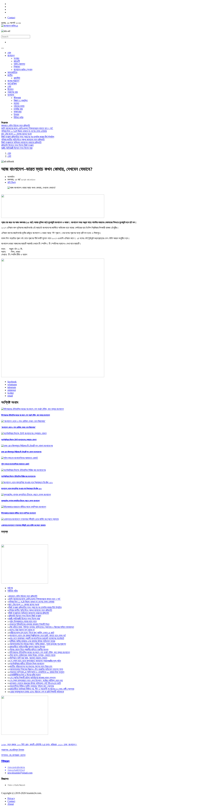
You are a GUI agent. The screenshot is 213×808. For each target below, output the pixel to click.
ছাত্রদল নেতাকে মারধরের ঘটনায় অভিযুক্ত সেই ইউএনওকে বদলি (35, 683)
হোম (9, 52)
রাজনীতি (17, 78)
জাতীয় (9, 75)
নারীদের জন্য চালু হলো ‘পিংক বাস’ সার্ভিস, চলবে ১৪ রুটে (32, 632)
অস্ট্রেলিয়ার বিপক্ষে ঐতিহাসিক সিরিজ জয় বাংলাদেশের (18, 476)
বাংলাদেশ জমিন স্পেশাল (23, 69)
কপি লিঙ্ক (11, 182)
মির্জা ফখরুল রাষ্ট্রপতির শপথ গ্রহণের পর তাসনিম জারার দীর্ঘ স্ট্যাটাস (27, 136)
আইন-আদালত (19, 64)
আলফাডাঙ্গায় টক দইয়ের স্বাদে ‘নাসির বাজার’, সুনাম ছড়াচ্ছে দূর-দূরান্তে (38, 644)
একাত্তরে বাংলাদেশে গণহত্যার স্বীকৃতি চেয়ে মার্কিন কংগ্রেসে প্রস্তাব (23, 525)
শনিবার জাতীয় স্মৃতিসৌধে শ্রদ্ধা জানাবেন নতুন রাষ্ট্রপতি (23, 139)
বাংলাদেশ (11, 55)
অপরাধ (16, 58)
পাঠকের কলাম (19, 106)
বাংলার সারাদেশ (13, 81)
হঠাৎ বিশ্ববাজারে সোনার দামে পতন (23, 621)
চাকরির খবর (18, 109)
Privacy (11, 798)
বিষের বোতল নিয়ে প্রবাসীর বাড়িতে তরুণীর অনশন (29, 649)
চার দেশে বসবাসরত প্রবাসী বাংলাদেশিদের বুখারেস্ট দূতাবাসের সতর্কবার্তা (37, 638)
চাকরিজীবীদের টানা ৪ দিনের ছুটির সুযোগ (25, 675)
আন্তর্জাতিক (12, 72)
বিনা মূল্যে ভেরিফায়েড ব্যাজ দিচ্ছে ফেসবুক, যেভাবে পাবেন (32, 655)
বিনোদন (10, 89)
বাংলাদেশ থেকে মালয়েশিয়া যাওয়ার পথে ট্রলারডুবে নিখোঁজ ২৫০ (21, 488)
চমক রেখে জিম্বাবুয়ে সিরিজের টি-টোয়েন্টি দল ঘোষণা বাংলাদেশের (21, 452)
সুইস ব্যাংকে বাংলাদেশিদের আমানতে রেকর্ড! (15, 464)
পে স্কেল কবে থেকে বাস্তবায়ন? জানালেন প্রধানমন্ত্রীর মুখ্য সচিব (35, 660)
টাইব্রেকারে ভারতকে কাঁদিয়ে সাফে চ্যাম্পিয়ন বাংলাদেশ (18, 513)
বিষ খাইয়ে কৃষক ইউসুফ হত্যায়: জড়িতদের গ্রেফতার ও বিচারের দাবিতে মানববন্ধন (42, 627)
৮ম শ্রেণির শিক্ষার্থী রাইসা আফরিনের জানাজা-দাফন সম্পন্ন (33, 677)
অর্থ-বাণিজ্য (12, 83)
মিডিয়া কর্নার (18, 117)
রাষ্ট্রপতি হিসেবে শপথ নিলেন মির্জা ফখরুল (17, 145)
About (10, 804)
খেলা (9, 86)
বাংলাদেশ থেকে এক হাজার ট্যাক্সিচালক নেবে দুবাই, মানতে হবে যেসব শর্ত (38, 635)
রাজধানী (17, 61)
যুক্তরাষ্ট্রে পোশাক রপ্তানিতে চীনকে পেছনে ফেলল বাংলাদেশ (20, 501)
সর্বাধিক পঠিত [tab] (12, 590)
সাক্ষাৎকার (17, 111)
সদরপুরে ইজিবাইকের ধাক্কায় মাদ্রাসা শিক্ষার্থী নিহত (29, 624)
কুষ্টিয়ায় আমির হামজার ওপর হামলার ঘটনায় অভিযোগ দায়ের (32, 641)
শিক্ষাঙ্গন (17, 66)
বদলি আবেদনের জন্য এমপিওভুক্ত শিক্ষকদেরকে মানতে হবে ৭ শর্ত (27, 128)
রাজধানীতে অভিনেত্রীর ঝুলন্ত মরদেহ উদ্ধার (27, 646)
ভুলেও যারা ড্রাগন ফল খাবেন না (22, 630)
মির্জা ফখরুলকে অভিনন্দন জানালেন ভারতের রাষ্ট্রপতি (21, 142)
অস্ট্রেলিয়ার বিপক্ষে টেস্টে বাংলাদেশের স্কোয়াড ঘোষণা (18, 439)
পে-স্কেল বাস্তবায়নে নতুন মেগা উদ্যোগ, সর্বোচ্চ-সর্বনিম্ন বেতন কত (36, 680)
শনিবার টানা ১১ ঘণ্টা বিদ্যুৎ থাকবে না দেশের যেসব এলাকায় (24, 131)
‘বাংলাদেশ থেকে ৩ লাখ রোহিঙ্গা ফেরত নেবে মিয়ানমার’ (18, 427)
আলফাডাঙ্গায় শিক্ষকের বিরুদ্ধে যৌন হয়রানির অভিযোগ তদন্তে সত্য (36, 669)
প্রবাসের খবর (12, 92)
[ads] (24, 734)
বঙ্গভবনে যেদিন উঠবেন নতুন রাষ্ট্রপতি (15, 125)
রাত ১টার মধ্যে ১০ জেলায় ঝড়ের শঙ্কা (16, 134)
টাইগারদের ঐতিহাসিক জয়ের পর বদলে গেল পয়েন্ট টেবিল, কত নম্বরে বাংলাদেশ (25, 415)
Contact (11, 17)
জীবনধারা (17, 97)
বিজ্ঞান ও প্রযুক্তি (21, 100)
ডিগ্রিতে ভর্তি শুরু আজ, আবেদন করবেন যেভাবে (28, 658)
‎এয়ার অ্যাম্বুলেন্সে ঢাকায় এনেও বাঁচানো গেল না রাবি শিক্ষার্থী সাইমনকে (37, 691)
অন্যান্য (10, 95)
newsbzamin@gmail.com (19, 772)
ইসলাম (16, 114)
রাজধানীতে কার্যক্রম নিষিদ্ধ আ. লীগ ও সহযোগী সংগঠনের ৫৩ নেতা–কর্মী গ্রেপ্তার (42, 689)
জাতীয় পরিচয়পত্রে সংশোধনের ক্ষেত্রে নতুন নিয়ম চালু (31, 666)
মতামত (16, 103)
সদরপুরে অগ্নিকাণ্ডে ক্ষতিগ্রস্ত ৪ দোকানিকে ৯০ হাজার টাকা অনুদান (37, 672)
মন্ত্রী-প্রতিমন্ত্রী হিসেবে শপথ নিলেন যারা (16, 148)
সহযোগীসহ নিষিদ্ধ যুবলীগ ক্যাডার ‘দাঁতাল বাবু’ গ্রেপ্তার (32, 686)
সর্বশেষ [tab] (10, 588)
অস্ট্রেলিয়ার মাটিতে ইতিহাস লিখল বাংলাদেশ (27, 663)
